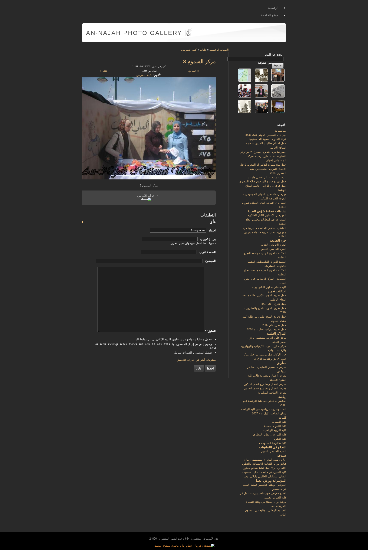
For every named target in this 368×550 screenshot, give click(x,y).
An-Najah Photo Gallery (134, 33)
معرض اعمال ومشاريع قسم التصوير (265, 388)
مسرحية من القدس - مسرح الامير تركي (263, 151)
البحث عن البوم (274, 54)
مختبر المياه (279, 342)
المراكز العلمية (276, 333)
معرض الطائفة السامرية (272, 392)
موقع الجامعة (270, 15)
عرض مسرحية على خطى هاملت (267, 177)
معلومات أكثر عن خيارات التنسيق (196, 359)
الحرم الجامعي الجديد (273, 244)
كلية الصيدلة (279, 421)
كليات (203, 49)
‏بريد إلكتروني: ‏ (207, 239)
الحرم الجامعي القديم (273, 249)
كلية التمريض (189, 49)
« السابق (193, 70)
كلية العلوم (280, 438)
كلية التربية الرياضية (274, 430)
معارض (281, 363)
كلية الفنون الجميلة (275, 426)
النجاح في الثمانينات (272, 447)
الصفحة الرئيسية (219, 49)
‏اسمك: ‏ (211, 230)
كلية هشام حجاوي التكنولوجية (269, 287)
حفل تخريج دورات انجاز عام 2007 (266, 329)
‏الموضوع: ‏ (210, 260)
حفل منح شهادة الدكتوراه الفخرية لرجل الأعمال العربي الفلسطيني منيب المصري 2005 (263, 169)
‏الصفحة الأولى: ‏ (207, 252)
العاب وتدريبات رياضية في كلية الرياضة (263, 409)
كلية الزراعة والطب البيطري (269, 434)
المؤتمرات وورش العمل (270, 480)
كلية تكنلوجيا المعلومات (272, 443)
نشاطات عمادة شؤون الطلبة (267, 211)
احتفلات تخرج (277, 291)
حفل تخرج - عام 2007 (273, 303)
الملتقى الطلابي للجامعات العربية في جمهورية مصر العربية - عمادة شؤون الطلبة (264, 232)
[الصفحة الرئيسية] (189, 35)
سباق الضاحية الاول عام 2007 (269, 413)
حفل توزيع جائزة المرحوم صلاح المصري (262, 181)
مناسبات (280, 130)
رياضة (282, 396)
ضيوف (281, 455)
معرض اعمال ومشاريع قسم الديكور (265, 384)
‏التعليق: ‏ (210, 331)
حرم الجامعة (278, 240)
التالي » (103, 70)
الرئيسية (273, 8)
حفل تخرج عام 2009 (274, 325)
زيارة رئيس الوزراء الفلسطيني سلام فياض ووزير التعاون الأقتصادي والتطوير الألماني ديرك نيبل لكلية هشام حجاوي (263, 464)
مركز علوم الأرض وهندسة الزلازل (266, 337)
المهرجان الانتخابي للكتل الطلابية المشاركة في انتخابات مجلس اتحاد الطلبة (266, 219)
